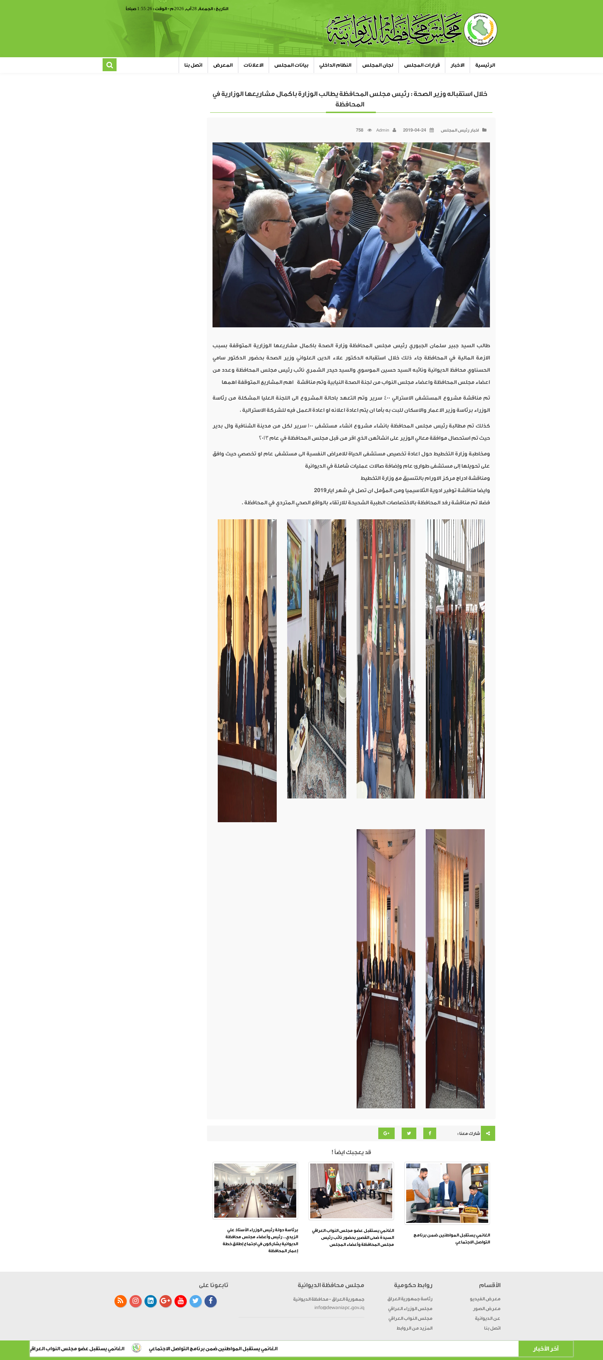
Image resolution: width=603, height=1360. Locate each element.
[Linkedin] (150, 1301)
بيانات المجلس (291, 65)
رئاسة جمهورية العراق (409, 1298)
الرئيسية (485, 65)
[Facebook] (210, 1301)
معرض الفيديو (485, 1298)
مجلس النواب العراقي (410, 1318)
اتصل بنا (193, 65)
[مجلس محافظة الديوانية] (412, 29)
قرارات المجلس (422, 65)
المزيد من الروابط (414, 1328)
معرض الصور (486, 1308)
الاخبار (457, 65)
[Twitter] (195, 1301)
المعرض (223, 65)
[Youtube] (180, 1301)
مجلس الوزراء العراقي (410, 1308)
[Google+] (165, 1301)
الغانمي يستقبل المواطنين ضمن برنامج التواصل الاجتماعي (303, 1349)
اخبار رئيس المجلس (460, 130)
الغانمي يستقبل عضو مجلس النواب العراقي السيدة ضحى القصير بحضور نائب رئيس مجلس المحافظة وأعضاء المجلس (353, 1237)
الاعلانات (253, 65)
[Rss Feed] (120, 1301)
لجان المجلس (377, 65)
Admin (382, 130)
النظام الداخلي (335, 65)
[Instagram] (135, 1301)
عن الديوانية (487, 1318)
